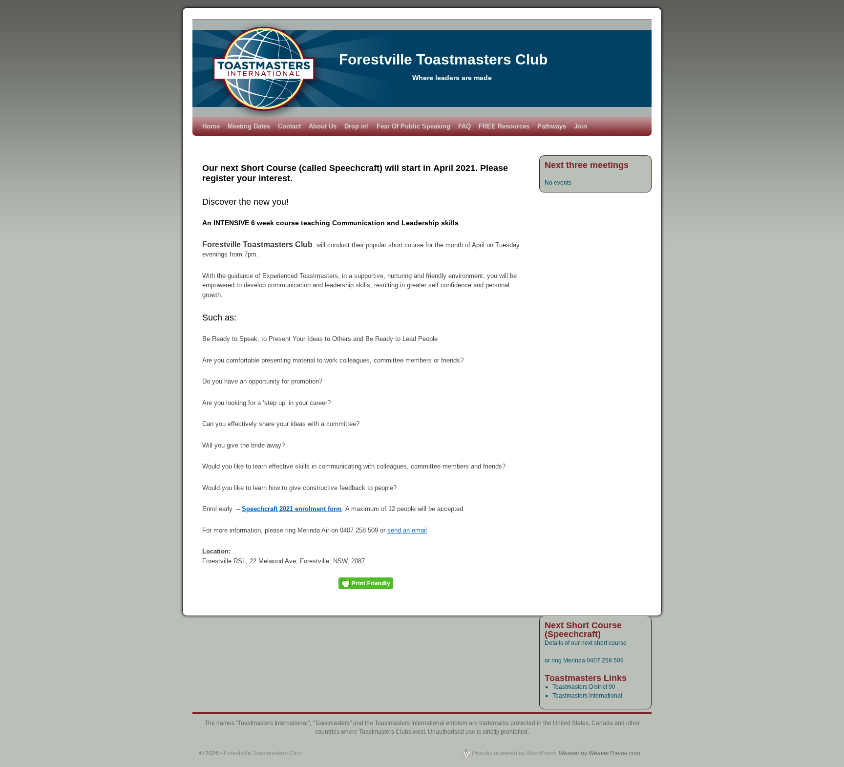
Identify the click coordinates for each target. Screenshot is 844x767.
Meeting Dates (249, 126)
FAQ (464, 126)
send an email (407, 530)
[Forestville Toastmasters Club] (422, 68)
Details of (558, 642)
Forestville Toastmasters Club (443, 59)
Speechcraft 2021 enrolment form (292, 508)
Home (211, 126)
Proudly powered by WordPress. (514, 753)
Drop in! (356, 126)
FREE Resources (504, 126)
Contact (289, 126)
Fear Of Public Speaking (413, 126)
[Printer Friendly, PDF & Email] (365, 583)
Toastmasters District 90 (583, 686)
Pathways (551, 126)
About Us (323, 126)
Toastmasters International (587, 695)
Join (580, 126)
